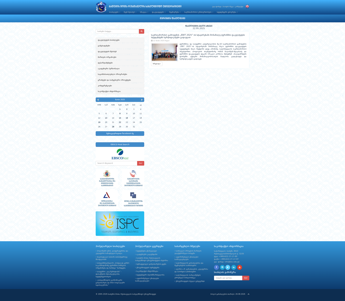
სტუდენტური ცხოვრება (227, 12)
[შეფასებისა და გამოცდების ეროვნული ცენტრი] (107, 199)
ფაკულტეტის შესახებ (107, 51)
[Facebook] (216, 267)
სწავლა (143, 12)
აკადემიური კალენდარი (146, 254)
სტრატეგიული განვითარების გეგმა (151, 264)
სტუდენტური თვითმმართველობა (150, 275)
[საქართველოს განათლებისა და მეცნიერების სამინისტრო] (107, 178)
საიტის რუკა (228, 7)
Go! (140, 163)
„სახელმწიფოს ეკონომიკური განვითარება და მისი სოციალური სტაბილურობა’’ (110, 282)
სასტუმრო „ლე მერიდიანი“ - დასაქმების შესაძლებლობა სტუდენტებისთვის (109, 274)
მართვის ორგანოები (107, 57)
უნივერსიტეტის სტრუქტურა (147, 268)
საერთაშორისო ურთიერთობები (198, 12)
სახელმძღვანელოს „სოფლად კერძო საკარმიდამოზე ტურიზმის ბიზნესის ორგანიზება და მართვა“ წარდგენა (112, 265)
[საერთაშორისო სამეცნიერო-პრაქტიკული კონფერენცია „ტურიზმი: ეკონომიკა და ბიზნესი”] (120, 223)
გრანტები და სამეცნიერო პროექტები (114, 80)
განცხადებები (104, 46)
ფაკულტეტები (158, 12)
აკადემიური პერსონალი (109, 69)
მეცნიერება (174, 12)
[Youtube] (239, 267)
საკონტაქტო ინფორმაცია (109, 91)
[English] (246, 7)
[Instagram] (222, 267)
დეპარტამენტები (105, 63)
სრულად (156, 64)
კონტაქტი (239, 7)
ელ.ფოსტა (216, 7)
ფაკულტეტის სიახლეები (109, 40)
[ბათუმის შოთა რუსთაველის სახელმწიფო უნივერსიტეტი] (101, 7)
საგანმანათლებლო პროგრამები (112, 74)
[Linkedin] (233, 267)
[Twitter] (227, 267)
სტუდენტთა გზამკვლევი (146, 251)
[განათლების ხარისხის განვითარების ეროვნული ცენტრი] (133, 178)
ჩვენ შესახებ (129, 12)
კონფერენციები (105, 86)
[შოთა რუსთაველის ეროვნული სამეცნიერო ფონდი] (133, 199)
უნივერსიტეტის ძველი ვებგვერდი (190, 281)
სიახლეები (114, 12)
